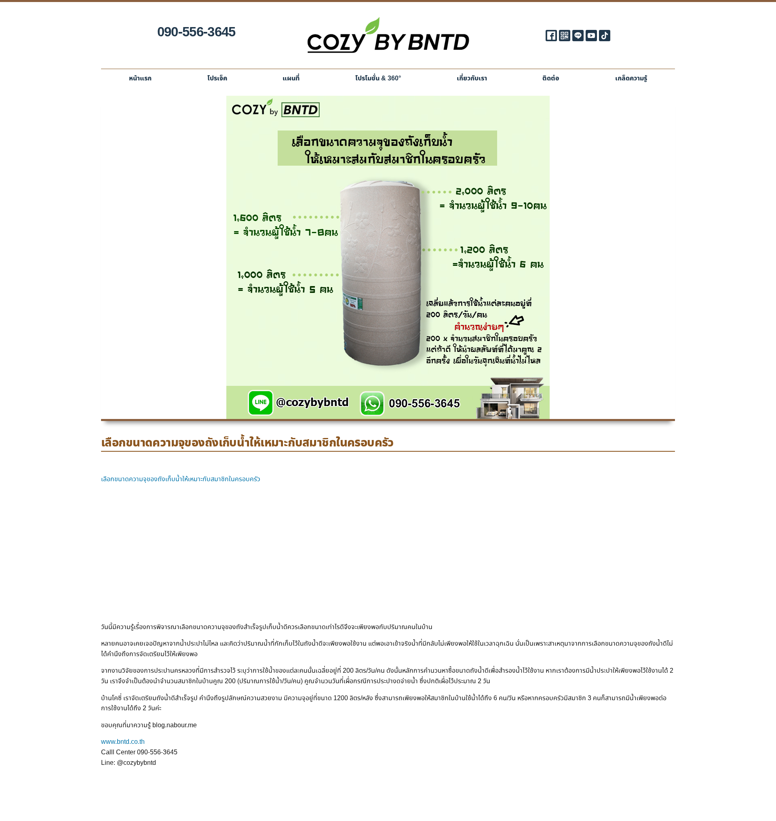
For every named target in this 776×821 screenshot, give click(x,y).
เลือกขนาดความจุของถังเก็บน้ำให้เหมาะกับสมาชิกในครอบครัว (180, 479)
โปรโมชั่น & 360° (378, 78)
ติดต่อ (550, 78)
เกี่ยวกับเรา (472, 78)
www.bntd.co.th (123, 742)
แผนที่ (291, 78)
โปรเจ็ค (217, 78)
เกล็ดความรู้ (631, 78)
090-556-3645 (196, 32)
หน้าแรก (140, 78)
